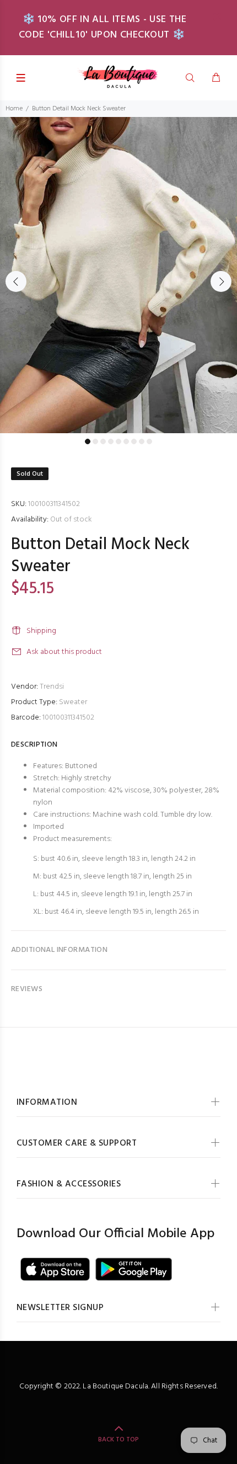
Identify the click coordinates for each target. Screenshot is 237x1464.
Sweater (73, 702)
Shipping (41, 631)
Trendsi (52, 686)
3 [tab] (103, 441)
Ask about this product (64, 652)
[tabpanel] (118, 275)
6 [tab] (126, 441)
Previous (16, 281)
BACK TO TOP (118, 1439)
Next (221, 281)
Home (14, 108)
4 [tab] (111, 441)
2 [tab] (95, 441)
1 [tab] (87, 441)
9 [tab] (149, 441)
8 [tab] (141, 441)
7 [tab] (134, 441)
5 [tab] (118, 441)
